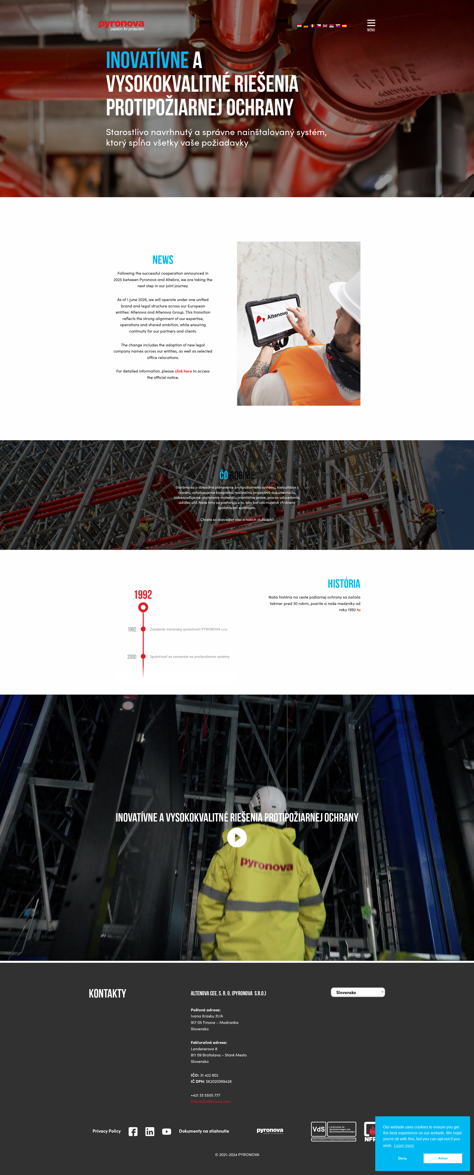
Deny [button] (402, 1158)
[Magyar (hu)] (299, 26)
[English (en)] (325, 26)
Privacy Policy (107, 1131)
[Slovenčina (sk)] (338, 26)
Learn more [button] (404, 1145)
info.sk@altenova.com (211, 1101)
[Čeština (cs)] (318, 26)
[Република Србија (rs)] (331, 26)
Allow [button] (443, 1158)
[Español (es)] (344, 26)
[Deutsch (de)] (306, 26)
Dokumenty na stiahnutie (204, 1131)
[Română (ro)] (312, 26)
